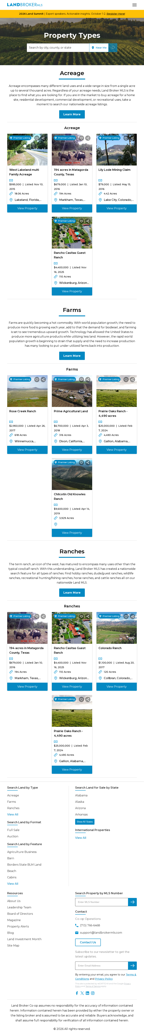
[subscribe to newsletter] (132, 966)
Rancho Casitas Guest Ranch (70, 255)
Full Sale (13, 830)
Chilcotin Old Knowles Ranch (70, 497)
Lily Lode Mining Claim (114, 169)
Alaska (79, 801)
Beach (11, 871)
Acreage (13, 795)
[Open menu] (134, 5)
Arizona (80, 808)
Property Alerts (18, 926)
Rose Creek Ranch (22, 411)
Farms (11, 801)
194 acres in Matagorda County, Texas (71, 172)
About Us (13, 901)
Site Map (13, 945)
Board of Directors (20, 913)
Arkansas (81, 814)
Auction (12, 836)
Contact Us (88, 942)
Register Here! (116, 13)
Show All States (85, 821)
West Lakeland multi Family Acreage (24, 172)
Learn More (72, 114)
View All (12, 814)
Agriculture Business (22, 852)
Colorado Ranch (110, 648)
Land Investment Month (24, 939)
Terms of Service (93, 986)
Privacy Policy (104, 978)
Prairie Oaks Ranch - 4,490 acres (113, 414)
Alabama (81, 795)
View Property (27, 208)
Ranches (13, 808)
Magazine (14, 920)
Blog (10, 933)
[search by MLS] (132, 902)
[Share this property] (43, 138)
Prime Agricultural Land (71, 411)
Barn (10, 858)
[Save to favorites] (37, 138)
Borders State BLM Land (24, 864)
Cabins (11, 877)
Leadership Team (19, 907)
